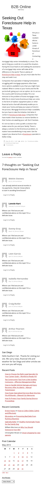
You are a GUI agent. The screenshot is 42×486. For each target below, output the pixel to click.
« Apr (3, 472)
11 (27, 457)
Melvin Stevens (16, 178)
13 (5, 461)
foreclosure (27, 134)
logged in (10, 157)
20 (5, 465)
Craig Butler (15, 303)
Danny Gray (15, 228)
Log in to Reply (9, 195)
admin (22, 141)
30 (18, 469)
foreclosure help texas (17, 115)
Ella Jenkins (9, 416)
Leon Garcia (15, 253)
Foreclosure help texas (12, 143)
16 (18, 461)
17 (22, 461)
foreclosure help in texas (11, 75)
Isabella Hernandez (18, 278)
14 (9, 461)
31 (22, 469)
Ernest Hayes (10, 411)
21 (9, 465)
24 (22, 465)
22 (14, 465)
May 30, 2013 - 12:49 (11, 141)
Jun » (7, 472)
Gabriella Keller (11, 422)
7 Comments (9, 145)
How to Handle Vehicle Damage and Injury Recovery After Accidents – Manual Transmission (21, 387)
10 (22, 457)
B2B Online (21, 7)
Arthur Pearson (16, 328)
